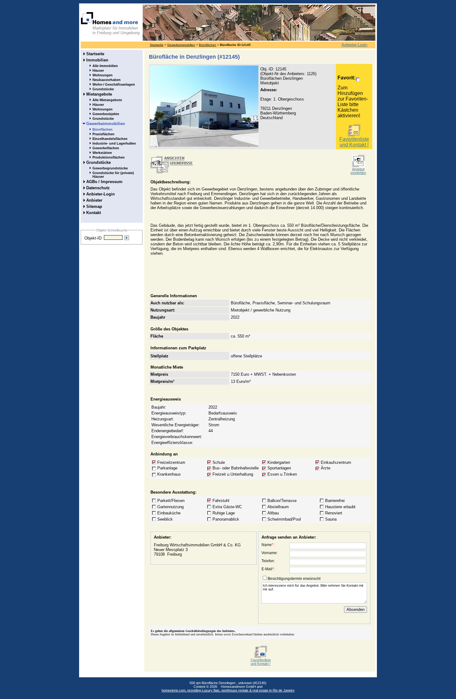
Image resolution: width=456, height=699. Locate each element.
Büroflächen (207, 45)
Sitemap (94, 206)
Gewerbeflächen (105, 148)
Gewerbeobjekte (105, 114)
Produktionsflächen (108, 157)
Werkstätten (102, 153)
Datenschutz (98, 188)
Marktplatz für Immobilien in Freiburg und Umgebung (116, 30)
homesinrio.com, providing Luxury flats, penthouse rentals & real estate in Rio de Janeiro (228, 690)
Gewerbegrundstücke (110, 168)
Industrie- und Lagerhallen (114, 143)
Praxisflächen (103, 134)
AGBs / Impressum (104, 181)
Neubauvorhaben (106, 80)
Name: (268, 545)
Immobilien (97, 60)
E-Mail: (268, 569)
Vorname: (270, 553)
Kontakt (93, 212)
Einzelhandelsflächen (109, 139)
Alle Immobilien (105, 66)
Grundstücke (103, 89)
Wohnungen (102, 75)
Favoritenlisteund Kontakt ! (354, 142)
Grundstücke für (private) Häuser (113, 174)
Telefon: (268, 561)
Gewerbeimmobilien (181, 45)
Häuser (98, 70)
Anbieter (94, 200)
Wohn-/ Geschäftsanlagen (113, 84)
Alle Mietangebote (107, 100)
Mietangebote (99, 94)
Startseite (156, 45)
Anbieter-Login (354, 45)
